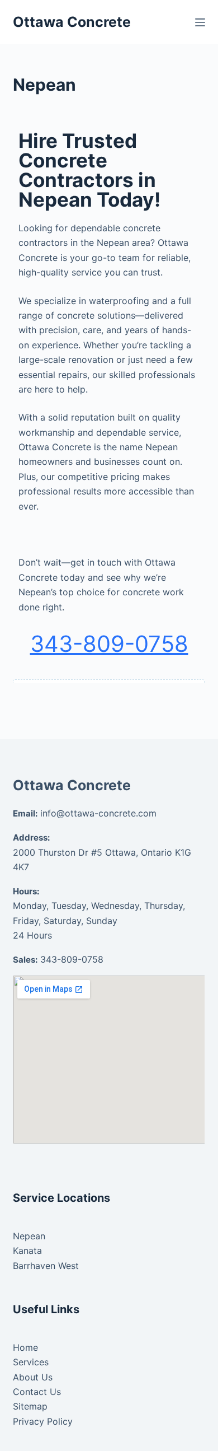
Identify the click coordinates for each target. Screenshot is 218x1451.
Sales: (25, 959)
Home (25, 1347)
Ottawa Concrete (72, 21)
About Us (33, 1377)
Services (31, 1362)
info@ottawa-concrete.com (98, 813)
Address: (31, 837)
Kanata (27, 1250)
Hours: (26, 891)
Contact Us (37, 1391)
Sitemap (30, 1406)
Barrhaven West (46, 1265)
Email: (25, 813)
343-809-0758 (109, 643)
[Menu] (200, 22)
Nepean (29, 1236)
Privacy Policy (43, 1421)
